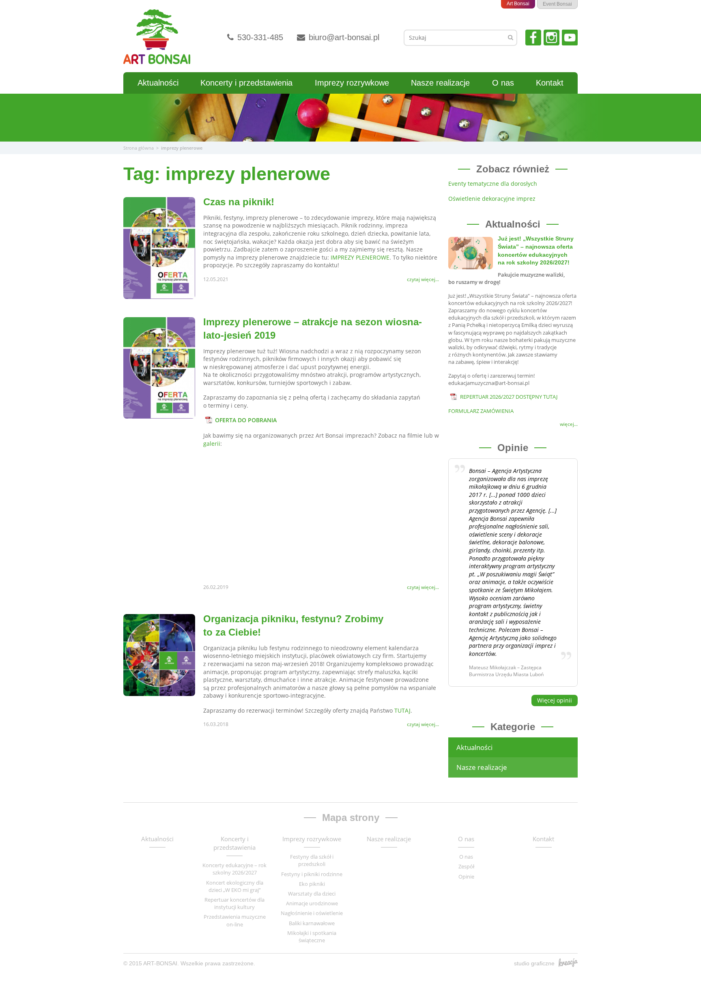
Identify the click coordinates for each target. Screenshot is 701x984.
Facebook (533, 37)
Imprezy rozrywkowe (352, 82)
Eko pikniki (312, 883)
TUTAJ (402, 710)
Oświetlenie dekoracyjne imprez (491, 198)
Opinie (466, 876)
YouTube (570, 37)
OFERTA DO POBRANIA (246, 420)
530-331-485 (259, 37)
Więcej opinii (554, 700)
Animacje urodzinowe (312, 903)
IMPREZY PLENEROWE (360, 257)
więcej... (569, 424)
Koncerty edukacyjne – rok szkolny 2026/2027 (234, 869)
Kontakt (549, 82)
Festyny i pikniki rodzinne (311, 874)
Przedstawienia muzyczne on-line (235, 920)
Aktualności (158, 82)
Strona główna (138, 148)
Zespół (466, 866)
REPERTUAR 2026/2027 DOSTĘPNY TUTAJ (508, 396)
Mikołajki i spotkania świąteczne (311, 936)
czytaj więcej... (423, 279)
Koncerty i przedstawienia (246, 82)
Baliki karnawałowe (312, 923)
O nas (503, 82)
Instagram (551, 37)
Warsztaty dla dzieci (311, 893)
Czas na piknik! (238, 201)
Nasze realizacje (440, 82)
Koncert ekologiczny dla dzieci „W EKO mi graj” (234, 886)
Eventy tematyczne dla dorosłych (492, 183)
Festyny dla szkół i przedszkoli (311, 860)
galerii (211, 443)
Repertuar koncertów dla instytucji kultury (234, 903)
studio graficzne (534, 963)
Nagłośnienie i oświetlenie (312, 913)
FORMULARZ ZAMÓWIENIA (481, 411)
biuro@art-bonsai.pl (342, 37)
